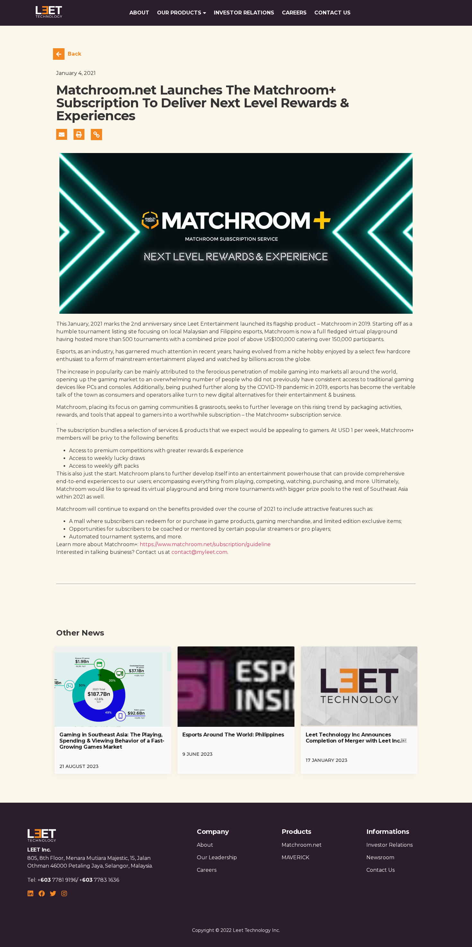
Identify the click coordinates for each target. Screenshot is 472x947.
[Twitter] (53, 893)
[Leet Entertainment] (48, 13)
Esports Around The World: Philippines (233, 735)
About (139, 13)
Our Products (179, 13)
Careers (294, 13)
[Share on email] (61, 134)
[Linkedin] (30, 893)
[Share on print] (79, 134)
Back (74, 54)
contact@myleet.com (199, 552)
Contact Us (332, 13)
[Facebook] (42, 893)
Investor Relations (244, 13)
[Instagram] (64, 893)
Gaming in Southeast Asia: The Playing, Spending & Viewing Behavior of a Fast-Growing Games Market (111, 741)
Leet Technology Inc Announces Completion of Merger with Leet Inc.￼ (356, 738)
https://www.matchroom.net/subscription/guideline (205, 544)
